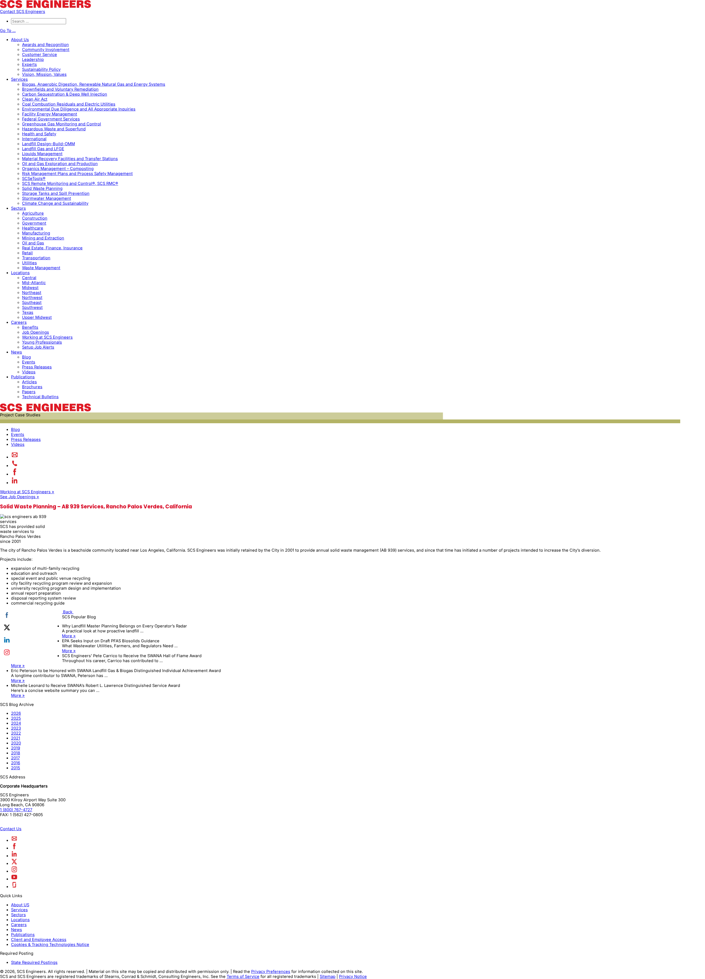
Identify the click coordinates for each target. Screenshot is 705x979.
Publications (23, 376)
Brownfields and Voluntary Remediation (60, 89)
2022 (16, 733)
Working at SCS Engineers (47, 337)
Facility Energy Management (49, 114)
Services (19, 79)
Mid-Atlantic (34, 282)
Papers (29, 391)
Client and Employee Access (38, 939)
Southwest (32, 307)
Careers (19, 322)
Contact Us (10, 828)
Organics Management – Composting (58, 168)
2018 (15, 753)
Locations (20, 272)
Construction (34, 218)
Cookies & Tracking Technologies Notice (50, 944)
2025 (16, 718)
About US (20, 904)
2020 (16, 743)
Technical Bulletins (40, 396)
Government (34, 223)
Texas (27, 312)
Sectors (18, 208)
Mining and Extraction (43, 238)
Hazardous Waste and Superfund (54, 128)
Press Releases (37, 367)
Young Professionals (42, 342)
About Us (20, 39)
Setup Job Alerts (38, 347)
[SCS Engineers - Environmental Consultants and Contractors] (45, 6)
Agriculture (33, 213)
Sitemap (327, 976)
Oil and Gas (33, 243)
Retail (27, 252)
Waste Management (41, 267)
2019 (15, 748)
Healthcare (32, 228)
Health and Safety (39, 133)
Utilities (29, 262)
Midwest (30, 287)
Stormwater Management (46, 198)
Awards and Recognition (45, 44)
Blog (26, 357)
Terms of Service (243, 976)
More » (69, 635)
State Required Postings (34, 962)
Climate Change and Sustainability (55, 203)
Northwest (32, 297)
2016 (15, 762)
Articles (29, 381)
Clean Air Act (34, 99)
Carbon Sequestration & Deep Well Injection (64, 94)
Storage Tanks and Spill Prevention (56, 193)
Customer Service (39, 54)
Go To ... (8, 30)
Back (68, 611)
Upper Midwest (37, 317)
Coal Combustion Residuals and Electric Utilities (68, 104)
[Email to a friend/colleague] (14, 457)
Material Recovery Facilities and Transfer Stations (70, 158)
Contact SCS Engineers (22, 11)
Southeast (32, 302)
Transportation (36, 257)
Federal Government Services (51, 119)
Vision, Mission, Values (44, 74)
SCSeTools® (33, 178)
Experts (29, 64)
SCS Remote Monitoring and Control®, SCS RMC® (70, 183)
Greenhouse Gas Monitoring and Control (61, 124)
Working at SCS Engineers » (27, 491)
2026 (16, 713)
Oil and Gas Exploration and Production (60, 163)
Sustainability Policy (41, 69)
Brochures (32, 386)
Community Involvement (45, 49)
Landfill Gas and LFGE (43, 148)
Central (29, 277)
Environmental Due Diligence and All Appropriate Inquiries (78, 109)
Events (28, 362)
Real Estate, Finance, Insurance (52, 248)
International (34, 138)
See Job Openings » (19, 496)
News (16, 352)
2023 (16, 728)
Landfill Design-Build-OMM (48, 143)
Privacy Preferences (270, 971)
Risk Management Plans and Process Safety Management (77, 173)
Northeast (31, 292)
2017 (15, 758)
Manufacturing (36, 233)
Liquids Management (42, 153)
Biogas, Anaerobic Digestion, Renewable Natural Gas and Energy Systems (93, 84)
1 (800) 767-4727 (16, 809)
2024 (16, 723)
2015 (15, 767)
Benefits (30, 327)
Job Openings (35, 332)
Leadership (33, 59)
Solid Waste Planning (42, 188)
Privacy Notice (353, 976)
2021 (15, 738)
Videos (29, 372)
